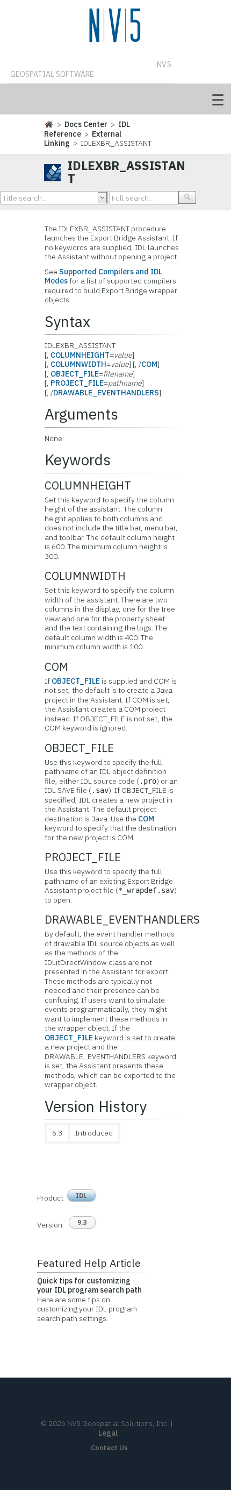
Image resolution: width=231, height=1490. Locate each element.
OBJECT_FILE (74, 374)
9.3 (82, 1222)
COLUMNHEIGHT (80, 355)
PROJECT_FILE (77, 383)
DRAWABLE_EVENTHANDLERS (106, 393)
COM (149, 364)
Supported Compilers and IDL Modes (103, 276)
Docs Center (85, 124)
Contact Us (109, 1447)
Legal (108, 1433)
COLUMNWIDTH (78, 364)
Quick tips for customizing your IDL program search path (89, 1285)
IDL (81, 1195)
